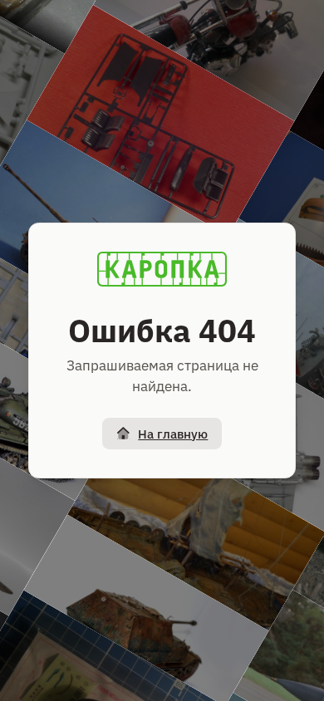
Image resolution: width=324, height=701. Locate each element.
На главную (173, 434)
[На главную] (162, 269)
